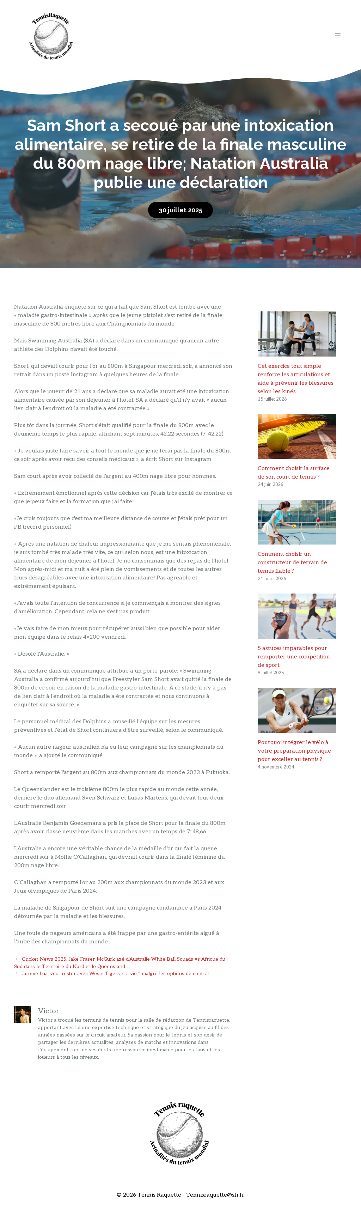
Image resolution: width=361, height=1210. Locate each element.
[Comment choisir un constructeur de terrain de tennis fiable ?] (297, 540)
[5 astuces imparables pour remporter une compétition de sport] (297, 634)
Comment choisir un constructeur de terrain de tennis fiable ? (292, 562)
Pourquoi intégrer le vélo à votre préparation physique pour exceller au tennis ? (294, 751)
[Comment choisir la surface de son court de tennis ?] (297, 454)
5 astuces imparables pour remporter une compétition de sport (294, 657)
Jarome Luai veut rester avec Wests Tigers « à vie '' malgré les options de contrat (115, 974)
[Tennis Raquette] (51, 35)
